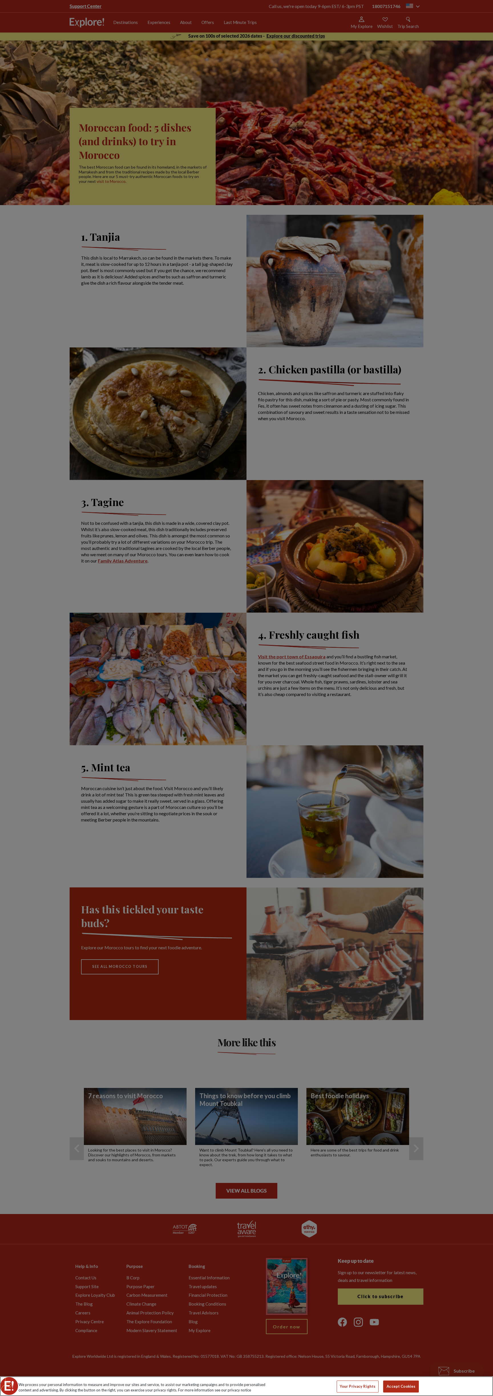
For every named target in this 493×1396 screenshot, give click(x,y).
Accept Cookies (401, 1386)
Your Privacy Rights (357, 1386)
